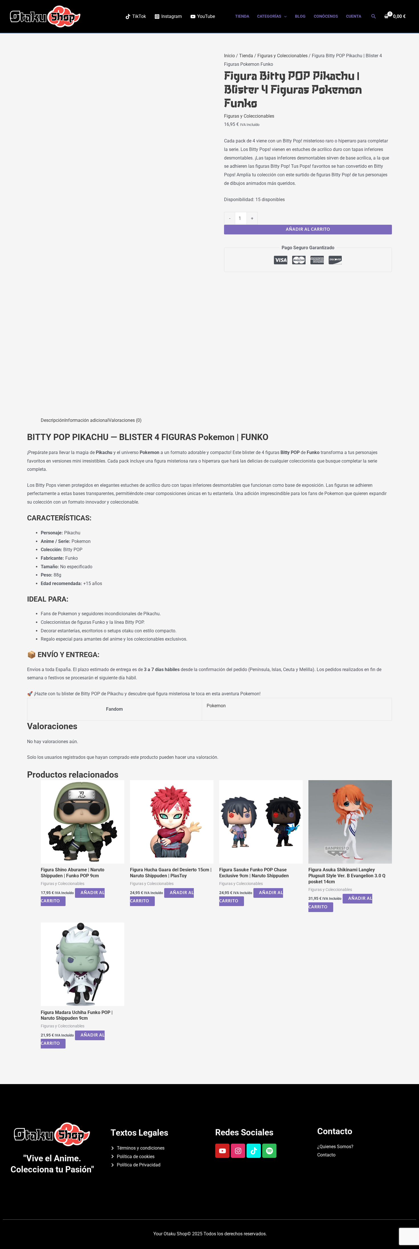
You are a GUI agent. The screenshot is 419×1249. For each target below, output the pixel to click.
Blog (300, 16)
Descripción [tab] (52, 420)
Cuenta (353, 16)
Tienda (242, 16)
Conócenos (326, 16)
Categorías (269, 16)
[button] (284, 16)
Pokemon (216, 705)
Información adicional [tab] (86, 420)
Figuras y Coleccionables (282, 55)
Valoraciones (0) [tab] (125, 420)
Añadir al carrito (308, 230)
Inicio (229, 55)
